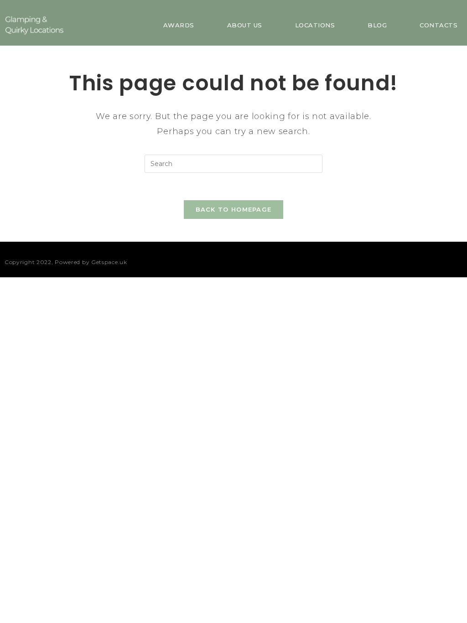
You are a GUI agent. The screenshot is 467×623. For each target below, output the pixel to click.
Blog (377, 25)
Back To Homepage (234, 209)
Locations (315, 25)
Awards (178, 25)
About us (244, 25)
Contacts (438, 25)
